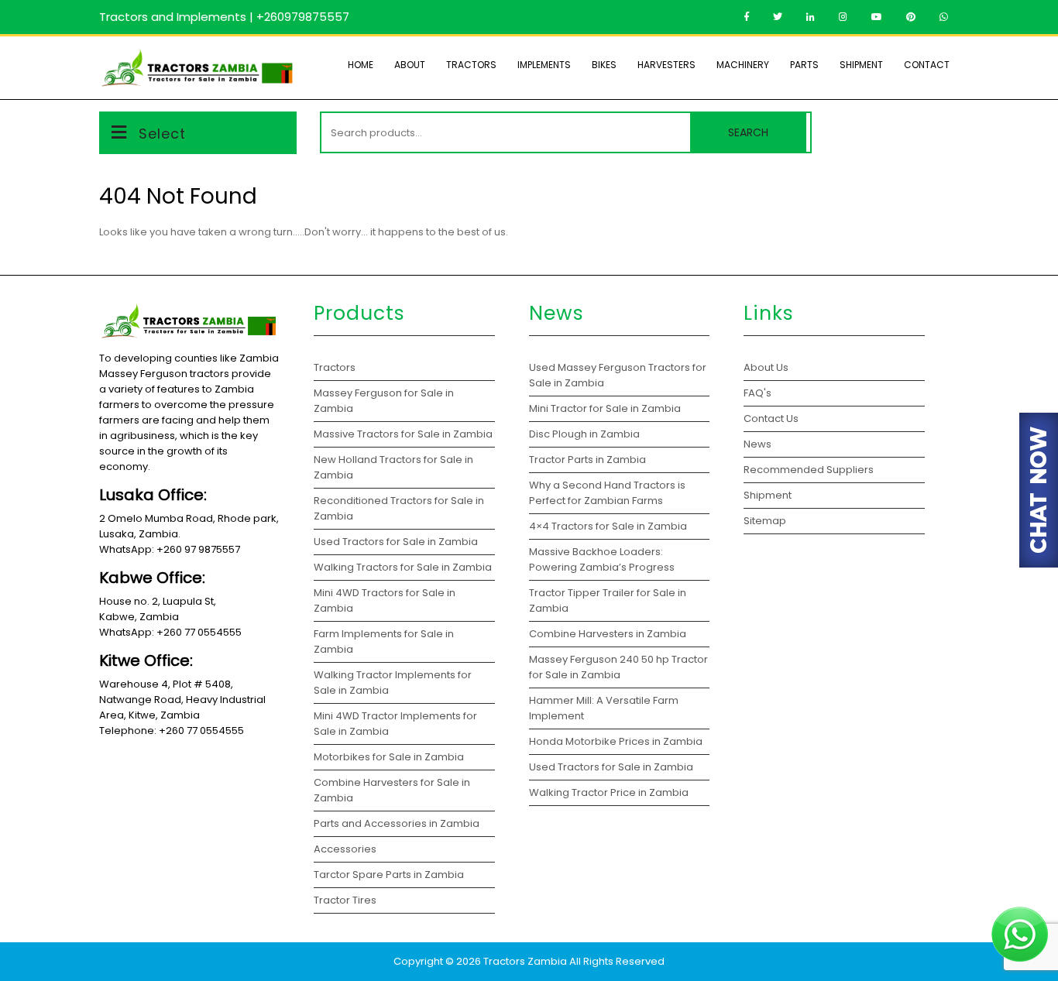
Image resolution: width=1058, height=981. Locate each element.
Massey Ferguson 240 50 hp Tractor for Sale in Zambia (618, 667)
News (757, 444)
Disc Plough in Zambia (585, 434)
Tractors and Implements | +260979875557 (224, 17)
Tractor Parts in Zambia (588, 459)
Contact (927, 64)
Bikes (604, 64)
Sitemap (765, 520)
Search (748, 132)
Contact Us (771, 418)
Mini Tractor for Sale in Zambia (605, 408)
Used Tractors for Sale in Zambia (611, 767)
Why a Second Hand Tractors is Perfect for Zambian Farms (607, 493)
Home (360, 64)
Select (162, 133)
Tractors (471, 64)
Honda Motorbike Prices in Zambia (615, 741)
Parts (804, 64)
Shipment (861, 64)
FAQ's (757, 393)
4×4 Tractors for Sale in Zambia (609, 526)
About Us (766, 367)
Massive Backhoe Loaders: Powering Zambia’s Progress (602, 559)
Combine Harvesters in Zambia (609, 633)
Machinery (742, 64)
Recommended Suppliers (809, 469)
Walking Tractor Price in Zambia (609, 792)
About (409, 64)
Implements (544, 64)
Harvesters (666, 64)
